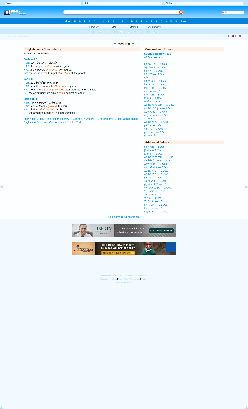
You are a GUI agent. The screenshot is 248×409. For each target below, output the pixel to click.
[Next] (244, 193)
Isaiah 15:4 (30, 98)
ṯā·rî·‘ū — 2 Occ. (153, 101)
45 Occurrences (153, 57)
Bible (9, 36)
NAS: (27, 66)
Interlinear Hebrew (58, 118)
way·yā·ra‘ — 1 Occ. (155, 111)
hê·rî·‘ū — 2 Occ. (154, 77)
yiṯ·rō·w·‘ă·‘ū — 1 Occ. (157, 135)
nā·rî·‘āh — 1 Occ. (154, 94)
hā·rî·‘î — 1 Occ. (153, 70)
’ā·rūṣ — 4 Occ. (153, 198)
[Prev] (3, 193)
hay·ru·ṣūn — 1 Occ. (156, 211)
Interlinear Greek (34, 118)
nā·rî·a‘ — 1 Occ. (154, 91)
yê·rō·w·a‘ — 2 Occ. (155, 132)
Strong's (16, 36)
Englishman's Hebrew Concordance (44, 122)
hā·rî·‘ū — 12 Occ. (154, 74)
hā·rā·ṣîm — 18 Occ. (156, 204)
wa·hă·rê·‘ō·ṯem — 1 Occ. (159, 104)
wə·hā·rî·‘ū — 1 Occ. (156, 118)
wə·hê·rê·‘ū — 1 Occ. (156, 121)
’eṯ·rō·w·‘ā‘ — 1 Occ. (156, 67)
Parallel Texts (74, 122)
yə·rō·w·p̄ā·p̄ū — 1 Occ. (158, 187)
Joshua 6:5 (30, 59)
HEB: (27, 62)
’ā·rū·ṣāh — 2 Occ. (155, 201)
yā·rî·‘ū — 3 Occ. (154, 128)
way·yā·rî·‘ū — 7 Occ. (156, 115)
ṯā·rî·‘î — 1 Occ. (153, 98)
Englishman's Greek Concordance (118, 118)
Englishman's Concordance (124, 216)
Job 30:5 (29, 79)
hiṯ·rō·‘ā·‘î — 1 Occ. (155, 81)
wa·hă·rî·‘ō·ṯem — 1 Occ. (158, 108)
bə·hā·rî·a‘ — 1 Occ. (155, 64)
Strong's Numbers (83, 118)
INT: (26, 73)
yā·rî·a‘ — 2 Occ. (154, 125)
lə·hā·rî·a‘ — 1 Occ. (155, 84)
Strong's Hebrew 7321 (157, 53)
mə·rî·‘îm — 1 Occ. (155, 87)
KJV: (26, 69)
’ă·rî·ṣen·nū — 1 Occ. (156, 194)
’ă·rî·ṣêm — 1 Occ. (155, 191)
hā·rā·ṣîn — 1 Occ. (155, 208)
